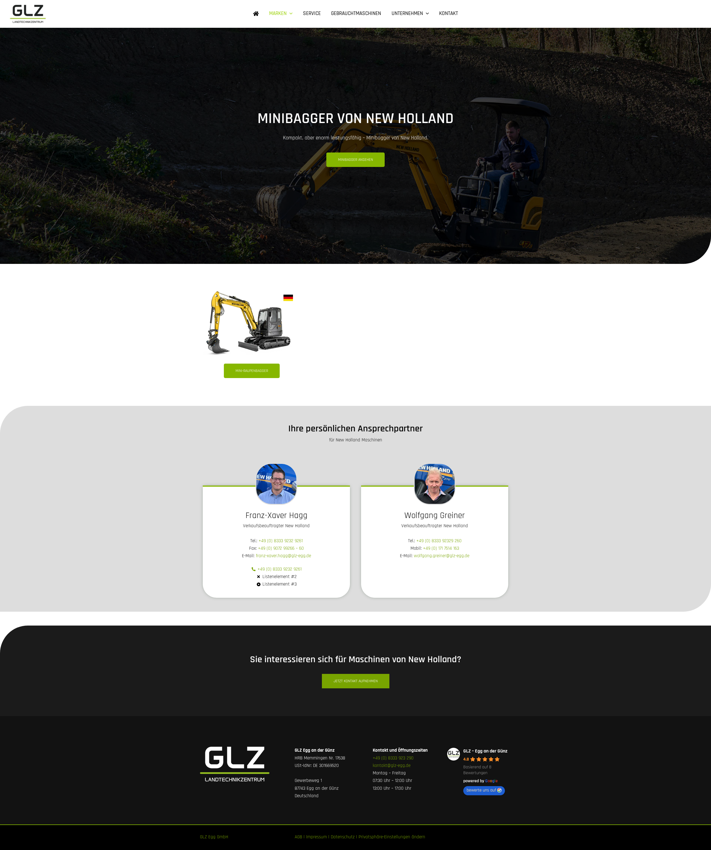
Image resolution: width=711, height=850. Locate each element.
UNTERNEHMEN (407, 13)
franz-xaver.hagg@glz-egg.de (283, 556)
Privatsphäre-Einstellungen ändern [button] (392, 837)
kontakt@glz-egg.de (391, 765)
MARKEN (278, 13)
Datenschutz (343, 837)
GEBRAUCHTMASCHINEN (356, 13)
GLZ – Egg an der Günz (485, 751)
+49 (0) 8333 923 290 (393, 758)
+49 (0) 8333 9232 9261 (281, 541)
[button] (289, 14)
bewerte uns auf (481, 790)
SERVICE (312, 13)
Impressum (316, 837)
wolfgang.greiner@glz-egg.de (441, 556)
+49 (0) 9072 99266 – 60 (281, 548)
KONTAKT (448, 13)
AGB (298, 837)
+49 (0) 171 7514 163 (441, 548)
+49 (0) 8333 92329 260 (439, 541)
